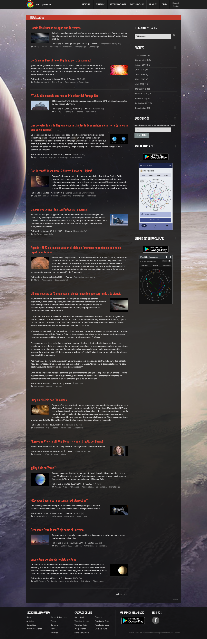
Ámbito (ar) (78, 384)
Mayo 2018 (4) (141, 79)
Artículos (87, 4)
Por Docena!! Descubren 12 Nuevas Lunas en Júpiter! (61, 171)
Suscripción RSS (142, 108)
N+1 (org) (97, 484)
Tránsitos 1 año (80, 625)
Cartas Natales (137, 4)
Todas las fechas (142, 55)
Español (175, 3)
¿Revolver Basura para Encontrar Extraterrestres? (59, 501)
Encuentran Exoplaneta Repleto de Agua (53, 560)
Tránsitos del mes (81, 621)
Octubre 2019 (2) (143, 60)
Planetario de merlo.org (84, 277)
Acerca (53, 629)
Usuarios (153, 4)
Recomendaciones (118, 4)
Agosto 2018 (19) (143, 65)
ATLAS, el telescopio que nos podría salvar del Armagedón (64, 96)
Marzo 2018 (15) (142, 89)
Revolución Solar (102, 621)
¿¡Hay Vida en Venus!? (44, 468)
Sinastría (98, 617)
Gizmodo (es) (79, 155)
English (176, 6)
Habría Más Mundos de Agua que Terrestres (56, 28)
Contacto (54, 625)
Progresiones (80, 629)
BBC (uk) (81, 79)
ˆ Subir (175, 600)
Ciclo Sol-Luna (101, 629)
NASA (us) (77, 578)
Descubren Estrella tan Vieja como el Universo (57, 530)
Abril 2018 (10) (141, 84)
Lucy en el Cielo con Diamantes (49, 400)
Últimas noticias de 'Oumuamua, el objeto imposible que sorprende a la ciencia (76, 294)
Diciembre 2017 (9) (143, 103)
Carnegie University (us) (83, 193)
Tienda (164, 4)
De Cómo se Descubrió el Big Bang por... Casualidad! (61, 60)
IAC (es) (98, 543)
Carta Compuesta (81, 633)
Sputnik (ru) (98, 109)
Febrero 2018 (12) (143, 94)
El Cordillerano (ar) (82, 451)
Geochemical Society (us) (109, 44)
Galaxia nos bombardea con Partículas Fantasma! (59, 210)
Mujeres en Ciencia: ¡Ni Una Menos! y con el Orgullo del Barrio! (67, 442)
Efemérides (100, 4)
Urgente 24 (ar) (80, 231)
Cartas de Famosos (59, 617)
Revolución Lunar (102, 625)
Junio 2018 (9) (141, 75)
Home (28, 617)
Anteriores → (121, 594)
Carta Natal (79, 617)
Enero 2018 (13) (142, 99)
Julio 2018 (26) (141, 70)
